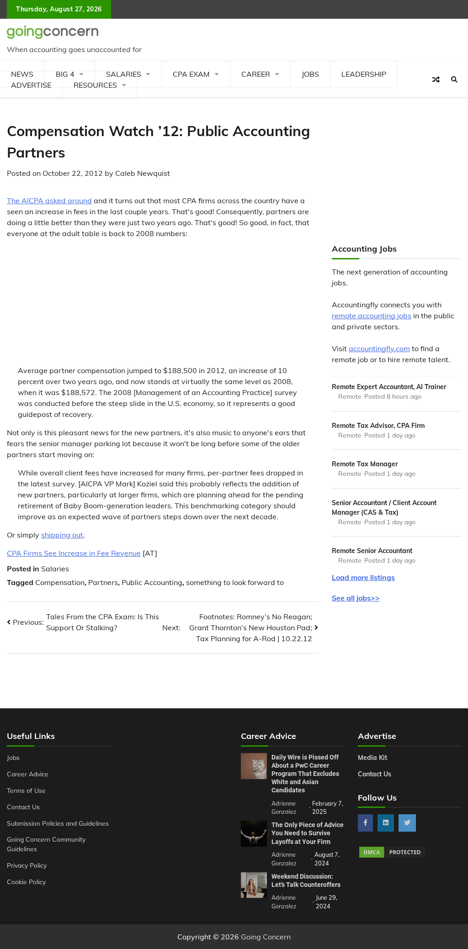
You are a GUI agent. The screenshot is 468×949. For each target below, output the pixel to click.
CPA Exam (191, 74)
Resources (95, 85)
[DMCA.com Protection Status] (392, 856)
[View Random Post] (436, 79)
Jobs (310, 74)
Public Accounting (152, 582)
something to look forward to (235, 582)
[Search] (454, 79)
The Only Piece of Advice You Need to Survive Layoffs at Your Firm (307, 833)
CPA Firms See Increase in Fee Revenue (74, 553)
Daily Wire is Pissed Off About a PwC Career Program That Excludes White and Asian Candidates (305, 774)
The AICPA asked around (49, 200)
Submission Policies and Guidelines (58, 823)
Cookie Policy (26, 882)
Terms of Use (26, 790)
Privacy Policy (27, 865)
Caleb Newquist (142, 173)
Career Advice (27, 774)
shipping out (62, 534)
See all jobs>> (356, 597)
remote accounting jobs (371, 315)
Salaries (55, 568)
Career (255, 74)
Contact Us (23, 807)
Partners (103, 582)
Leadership (363, 74)
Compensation (60, 582)
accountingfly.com (379, 348)
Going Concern (266, 936)
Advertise (31, 85)
